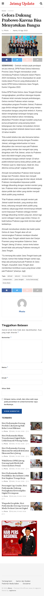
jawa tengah (19, 279)
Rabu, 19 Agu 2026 (17, 431)
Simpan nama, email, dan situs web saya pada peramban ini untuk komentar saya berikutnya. (21, 401)
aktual (10, 276)
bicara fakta (27, 276)
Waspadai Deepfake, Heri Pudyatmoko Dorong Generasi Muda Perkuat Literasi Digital (15, 505)
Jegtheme (12, 590)
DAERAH (11, 11)
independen (7, 279)
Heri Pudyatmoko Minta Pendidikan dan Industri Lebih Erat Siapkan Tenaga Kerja (15, 475)
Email (5, 378)
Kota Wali (6, 283)
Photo (6, 30)
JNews (9, 588)
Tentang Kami (7, 581)
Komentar (6, 337)
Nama (5, 367)
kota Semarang (32, 279)
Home (4, 11)
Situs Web (6, 388)
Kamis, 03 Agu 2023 (20, 30)
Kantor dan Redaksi (23, 581)
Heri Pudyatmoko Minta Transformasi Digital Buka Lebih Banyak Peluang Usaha (15, 438)
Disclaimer (27, 584)
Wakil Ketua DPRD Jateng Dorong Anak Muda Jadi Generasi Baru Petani (13, 463)
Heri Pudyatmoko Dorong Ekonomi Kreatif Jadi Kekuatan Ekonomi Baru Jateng (15, 450)
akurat (17, 276)
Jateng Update (22, 4)
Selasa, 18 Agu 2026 (18, 496)
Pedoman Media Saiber (10, 584)
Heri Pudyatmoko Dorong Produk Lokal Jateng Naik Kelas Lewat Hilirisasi (13, 425)
